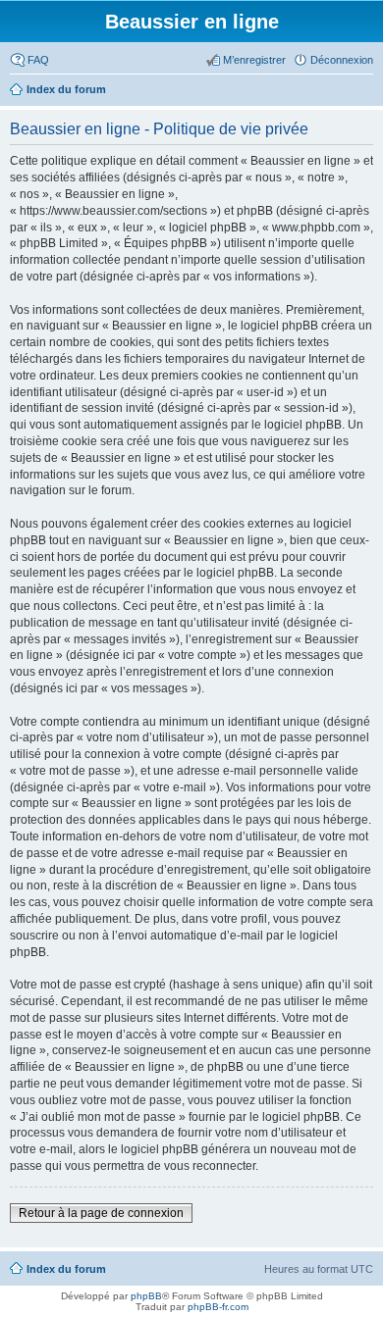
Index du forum (66, 1269)
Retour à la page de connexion (101, 1213)
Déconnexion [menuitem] (341, 60)
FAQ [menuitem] (38, 60)
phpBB (146, 1296)
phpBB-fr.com (218, 1306)
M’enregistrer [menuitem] (254, 60)
